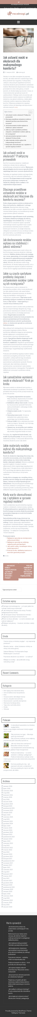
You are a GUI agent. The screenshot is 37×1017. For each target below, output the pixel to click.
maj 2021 (6, 872)
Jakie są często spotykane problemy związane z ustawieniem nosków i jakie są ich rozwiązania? (18, 132)
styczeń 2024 (7, 830)
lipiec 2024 (6, 826)
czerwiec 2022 (8, 843)
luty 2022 (6, 852)
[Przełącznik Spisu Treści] (29, 112)
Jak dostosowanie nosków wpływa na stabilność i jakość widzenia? (17, 126)
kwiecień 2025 (8, 821)
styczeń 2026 (7, 801)
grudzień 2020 (8, 883)
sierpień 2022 (7, 839)
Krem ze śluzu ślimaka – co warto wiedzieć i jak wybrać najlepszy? (20, 7)
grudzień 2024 (8, 823)
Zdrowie (6, 709)
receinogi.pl (21, 72)
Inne (5, 695)
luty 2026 (6, 799)
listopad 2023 (7, 834)
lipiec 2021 (6, 867)
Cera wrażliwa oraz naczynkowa (14, 693)
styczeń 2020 (7, 907)
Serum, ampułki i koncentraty (13, 699)
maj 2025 (6, 819)
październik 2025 (9, 808)
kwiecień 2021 (8, 874)
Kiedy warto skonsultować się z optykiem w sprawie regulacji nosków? (18, 145)
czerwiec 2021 (8, 869)
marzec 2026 (7, 797)
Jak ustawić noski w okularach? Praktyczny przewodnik (18, 116)
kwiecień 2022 (8, 848)
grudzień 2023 (8, 832)
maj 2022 (6, 845)
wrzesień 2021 (8, 863)
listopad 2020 (7, 885)
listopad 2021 (7, 858)
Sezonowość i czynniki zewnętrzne (15, 701)
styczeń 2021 (7, 880)
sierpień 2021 (7, 865)
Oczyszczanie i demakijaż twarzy (14, 697)
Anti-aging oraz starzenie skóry (14, 690)
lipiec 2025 (6, 815)
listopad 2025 (7, 806)
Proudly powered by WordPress (15, 1011)
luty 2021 (6, 878)
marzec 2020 (7, 902)
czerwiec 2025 (8, 817)
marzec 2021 (7, 876)
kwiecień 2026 (8, 795)
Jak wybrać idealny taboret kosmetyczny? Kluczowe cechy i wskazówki (18, 970)
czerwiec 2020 (8, 896)
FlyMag (14, 1013)
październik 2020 (9, 887)
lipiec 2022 (6, 841)
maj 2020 (6, 898)
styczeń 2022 (7, 854)
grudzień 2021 (8, 856)
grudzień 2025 (8, 804)
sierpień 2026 (7, 786)
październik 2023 (9, 837)
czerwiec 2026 (8, 790)
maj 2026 (6, 793)
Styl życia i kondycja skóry (12, 703)
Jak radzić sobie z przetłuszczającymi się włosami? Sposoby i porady (10, 572)
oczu (16, 107)
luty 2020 (6, 905)
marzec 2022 (7, 850)
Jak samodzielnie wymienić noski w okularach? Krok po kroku (16, 137)
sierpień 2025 (7, 812)
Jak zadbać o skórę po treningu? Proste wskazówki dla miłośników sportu (19, 991)
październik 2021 (9, 861)
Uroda (6, 556)
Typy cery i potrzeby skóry (12, 705)
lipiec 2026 (6, 788)
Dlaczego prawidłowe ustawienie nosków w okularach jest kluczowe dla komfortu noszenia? (18, 121)
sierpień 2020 (7, 891)
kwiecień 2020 (8, 900)
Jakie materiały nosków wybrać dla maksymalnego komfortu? (16, 141)
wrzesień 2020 (8, 889)
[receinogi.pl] (18, 14)
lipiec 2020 (6, 894)
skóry (5, 323)
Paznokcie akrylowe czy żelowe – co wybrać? (18, 656)
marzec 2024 (7, 828)
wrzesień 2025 (8, 810)
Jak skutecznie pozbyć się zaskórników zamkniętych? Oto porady (18, 929)
